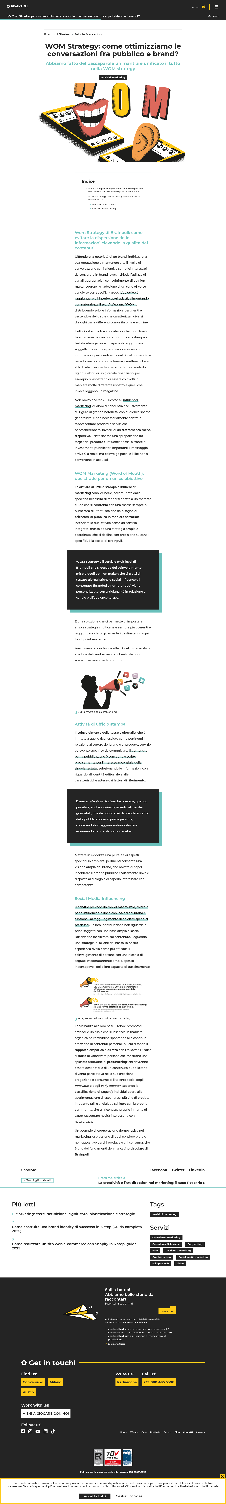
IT (193, 7)
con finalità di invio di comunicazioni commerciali (138, 1329)
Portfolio (155, 1432)
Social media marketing (193, 1257)
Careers (200, 1432)
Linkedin (197, 1170)
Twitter (178, 1170)
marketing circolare (128, 1148)
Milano (55, 1382)
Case (144, 1432)
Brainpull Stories (57, 34)
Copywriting (194, 1244)
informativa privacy (135, 1322)
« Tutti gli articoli (37, 1180)
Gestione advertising (178, 1250)
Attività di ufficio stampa (104, 204)
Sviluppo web (160, 1263)
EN (197, 7)
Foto (155, 1250)
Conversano (33, 1382)
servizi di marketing (113, 77)
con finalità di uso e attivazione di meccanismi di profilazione (137, 1338)
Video (180, 1263)
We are (134, 1432)
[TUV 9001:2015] (112, 1457)
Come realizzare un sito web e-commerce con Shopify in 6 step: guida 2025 (74, 1246)
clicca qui (117, 1486)
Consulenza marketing (166, 1237)
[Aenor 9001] (98, 1457)
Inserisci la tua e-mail (119, 1303)
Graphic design (161, 1257)
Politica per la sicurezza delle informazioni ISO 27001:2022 (113, 1472)
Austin (28, 1392)
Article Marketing (88, 34)
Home (123, 1432)
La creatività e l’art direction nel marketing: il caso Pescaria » (151, 1183)
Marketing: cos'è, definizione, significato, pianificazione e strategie (75, 1214)
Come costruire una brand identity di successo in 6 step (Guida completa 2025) (77, 1229)
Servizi (167, 1432)
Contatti (188, 1432)
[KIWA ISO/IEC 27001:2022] (127, 1457)
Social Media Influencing (104, 208)
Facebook (158, 1170)
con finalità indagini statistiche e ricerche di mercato (140, 1332)
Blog (177, 1432)
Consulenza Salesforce (166, 1244)
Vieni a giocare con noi (46, 1414)
